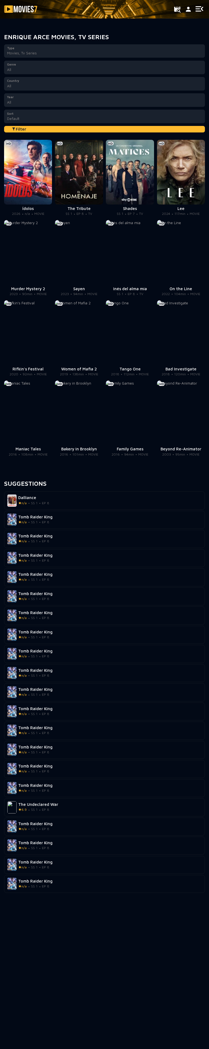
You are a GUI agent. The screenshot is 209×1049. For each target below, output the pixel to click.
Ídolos (28, 208)
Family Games (130, 449)
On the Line (181, 289)
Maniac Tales (28, 449)
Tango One (130, 369)
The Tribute (79, 208)
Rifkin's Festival (28, 369)
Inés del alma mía (130, 289)
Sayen (79, 289)
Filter (21, 129)
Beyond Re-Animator (181, 449)
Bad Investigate (180, 369)
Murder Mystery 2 (28, 289)
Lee (181, 208)
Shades (130, 208)
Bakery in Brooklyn (79, 449)
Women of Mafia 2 (79, 369)
